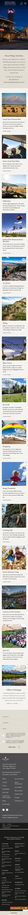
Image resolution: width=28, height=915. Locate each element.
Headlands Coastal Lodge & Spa (19, 869)
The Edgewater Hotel (19, 884)
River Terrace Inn (5, 856)
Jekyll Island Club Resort (7, 902)
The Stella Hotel (18, 878)
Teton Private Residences (20, 899)
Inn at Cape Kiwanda (19, 872)
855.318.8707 (17, 772)
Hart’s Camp (17, 867)
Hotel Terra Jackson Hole (20, 890)
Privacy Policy (19, 791)
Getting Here (6, 789)
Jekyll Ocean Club (6, 904)
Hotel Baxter (17, 860)
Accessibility (18, 787)
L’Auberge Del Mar (6, 854)
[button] (14, 913)
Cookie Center (19, 794)
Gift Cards (5, 792)
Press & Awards (19, 779)
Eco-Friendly (6, 804)
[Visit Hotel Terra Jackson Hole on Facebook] (3, 810)
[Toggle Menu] (25, 3)
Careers (4, 785)
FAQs (4, 801)
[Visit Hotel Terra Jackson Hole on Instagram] (7, 810)
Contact (4, 782)
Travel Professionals (18, 783)
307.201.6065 (13, 774)
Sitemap (17, 797)
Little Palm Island (5, 885)
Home (3, 824)
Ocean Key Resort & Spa (7, 889)
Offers (4, 779)
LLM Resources (19, 801)
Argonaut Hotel (5, 846)
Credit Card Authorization (6, 796)
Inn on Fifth (4, 880)
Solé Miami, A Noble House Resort (6, 895)
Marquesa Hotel (5, 887)
